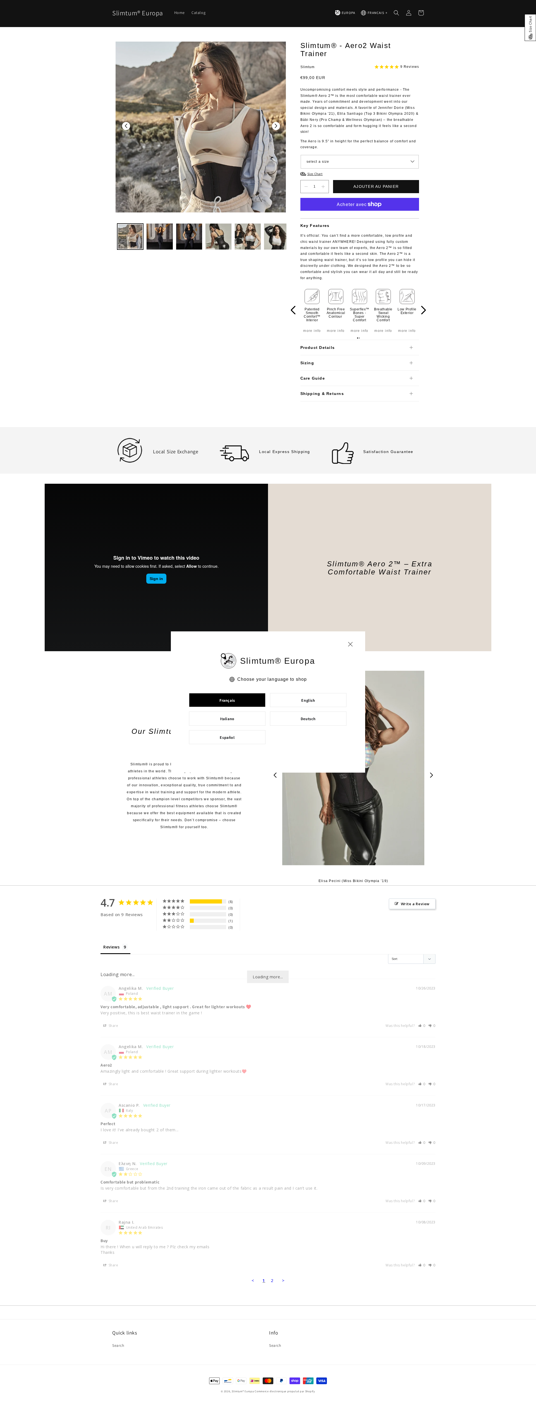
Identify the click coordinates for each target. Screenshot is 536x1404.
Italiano (227, 718)
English (308, 700)
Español (227, 737)
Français (227, 700)
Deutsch (308, 718)
